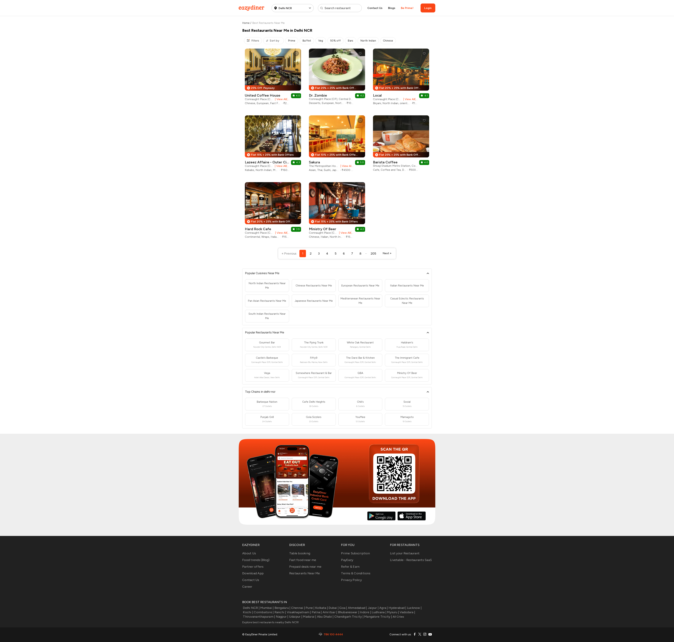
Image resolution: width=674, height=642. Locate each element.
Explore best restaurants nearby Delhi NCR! (270, 622)
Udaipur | (295, 617)
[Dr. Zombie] (337, 78)
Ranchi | (280, 612)
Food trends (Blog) (256, 560)
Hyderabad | (397, 608)
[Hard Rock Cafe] (273, 211)
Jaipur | (373, 608)
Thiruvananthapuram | (259, 617)
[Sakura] (337, 144)
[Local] (401, 78)
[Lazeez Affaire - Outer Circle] (273, 144)
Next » (387, 253)
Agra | (383, 608)
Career (247, 587)
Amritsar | (330, 612)
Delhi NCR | (251, 608)
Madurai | (309, 617)
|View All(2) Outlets (346, 232)
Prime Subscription (355, 553)
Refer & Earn (350, 567)
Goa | (343, 608)
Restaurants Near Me (304, 573)
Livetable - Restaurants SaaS (411, 560)
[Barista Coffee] (401, 144)
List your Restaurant (404, 553)
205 (373, 253)
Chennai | (298, 608)
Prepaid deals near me (305, 567)
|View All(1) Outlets (410, 99)
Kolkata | (321, 608)
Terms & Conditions (355, 573)
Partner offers (253, 567)
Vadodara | (407, 612)
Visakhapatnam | (299, 612)
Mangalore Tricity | (378, 617)
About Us (249, 553)
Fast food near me (302, 560)
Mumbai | (267, 608)
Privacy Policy (351, 580)
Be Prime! (407, 8)
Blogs (391, 8)
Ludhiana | (379, 612)
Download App (253, 573)
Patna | (317, 612)
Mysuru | (393, 612)
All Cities (398, 616)
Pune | (310, 608)
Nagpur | (282, 617)
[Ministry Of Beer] (337, 211)
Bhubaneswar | (348, 612)
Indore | (365, 612)
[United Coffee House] (273, 78)
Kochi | (248, 612)
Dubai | (334, 608)
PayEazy (347, 560)
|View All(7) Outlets (281, 99)
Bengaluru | (282, 608)
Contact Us (374, 8)
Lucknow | (414, 608)
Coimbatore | (264, 612)
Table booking (299, 553)
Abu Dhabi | (325, 617)
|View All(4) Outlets (281, 166)
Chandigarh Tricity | (349, 617)
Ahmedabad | (357, 608)
